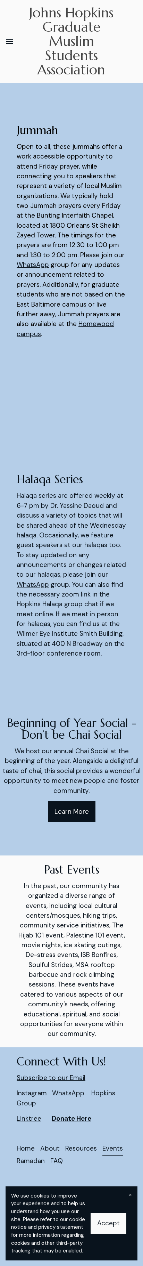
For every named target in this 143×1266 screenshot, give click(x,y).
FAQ (56, 1161)
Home (26, 1148)
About (50, 1148)
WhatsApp (33, 264)
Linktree (29, 1118)
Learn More (71, 811)
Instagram (32, 1093)
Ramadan (31, 1161)
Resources (81, 1148)
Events (112, 1148)
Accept (108, 1223)
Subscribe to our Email (51, 1077)
